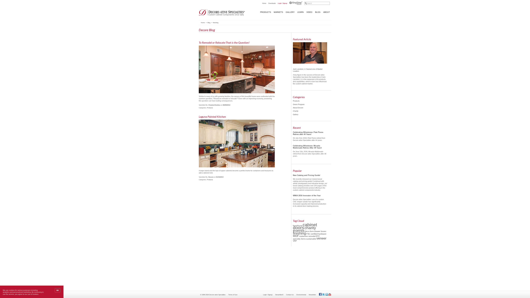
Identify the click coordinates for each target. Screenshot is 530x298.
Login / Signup (282, 3)
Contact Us (290, 295)
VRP (295, 241)
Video (309, 12)
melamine (303, 236)
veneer (321, 238)
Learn (300, 12)
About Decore (298, 108)
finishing (299, 233)
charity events (304, 229)
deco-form (309, 231)
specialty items (299, 239)
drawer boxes (320, 231)
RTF (318, 236)
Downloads (272, 3)
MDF (296, 235)
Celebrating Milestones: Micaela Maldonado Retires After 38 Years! (307, 147)
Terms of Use (232, 295)
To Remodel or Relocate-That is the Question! (224, 42)
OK (57, 290)
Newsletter (312, 295)
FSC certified (312, 234)
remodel (312, 236)
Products (265, 12)
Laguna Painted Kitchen (212, 116)
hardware (322, 234)
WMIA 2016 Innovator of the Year (307, 196)
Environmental (301, 295)
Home (264, 3)
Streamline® (279, 295)
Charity (295, 111)
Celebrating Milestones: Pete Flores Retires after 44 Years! (308, 133)
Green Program (298, 104)
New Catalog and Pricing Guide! (306, 175)
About (326, 12)
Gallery (290, 12)
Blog (317, 12)
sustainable (311, 239)
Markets (278, 12)
